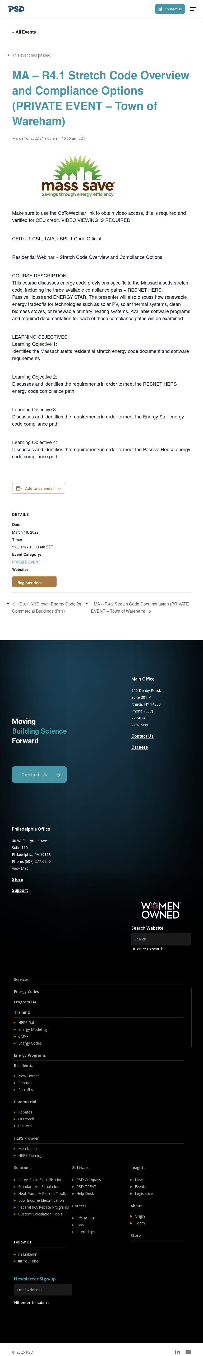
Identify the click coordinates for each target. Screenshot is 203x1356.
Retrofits (25, 1089)
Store (136, 1235)
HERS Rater (28, 1022)
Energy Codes (26, 991)
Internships (85, 1231)
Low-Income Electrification (41, 1200)
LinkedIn (29, 1254)
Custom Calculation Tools (40, 1214)
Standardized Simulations (39, 1186)
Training (22, 1012)
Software (80, 1167)
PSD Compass (88, 1179)
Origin (140, 1216)
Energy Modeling (32, 1029)
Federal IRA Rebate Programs (43, 1207)
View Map (139, 724)
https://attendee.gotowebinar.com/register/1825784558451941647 (34, 581)
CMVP (23, 1036)
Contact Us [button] (142, 736)
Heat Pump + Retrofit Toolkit (43, 1193)
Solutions (22, 1167)
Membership (29, 1148)
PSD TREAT (86, 1186)
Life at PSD (86, 1217)
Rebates (25, 1082)
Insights (138, 1167)
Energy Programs (30, 1055)
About (136, 1205)
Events (140, 1186)
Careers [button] (139, 747)
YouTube (30, 1261)
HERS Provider (26, 1138)
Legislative (144, 1193)
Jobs (80, 1224)
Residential (24, 1065)
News (140, 1179)
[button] (193, 9)
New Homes (29, 1075)
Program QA (25, 1001)
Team (140, 1222)
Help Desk (85, 1193)
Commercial (25, 1101)
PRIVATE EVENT (26, 562)
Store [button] (17, 879)
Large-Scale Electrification (40, 1179)
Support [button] (20, 890)
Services (21, 979)
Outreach (26, 1118)
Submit (26, 1318)
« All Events (24, 32)
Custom (25, 1125)
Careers (79, 1205)
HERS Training (30, 1155)
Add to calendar (39, 488)
